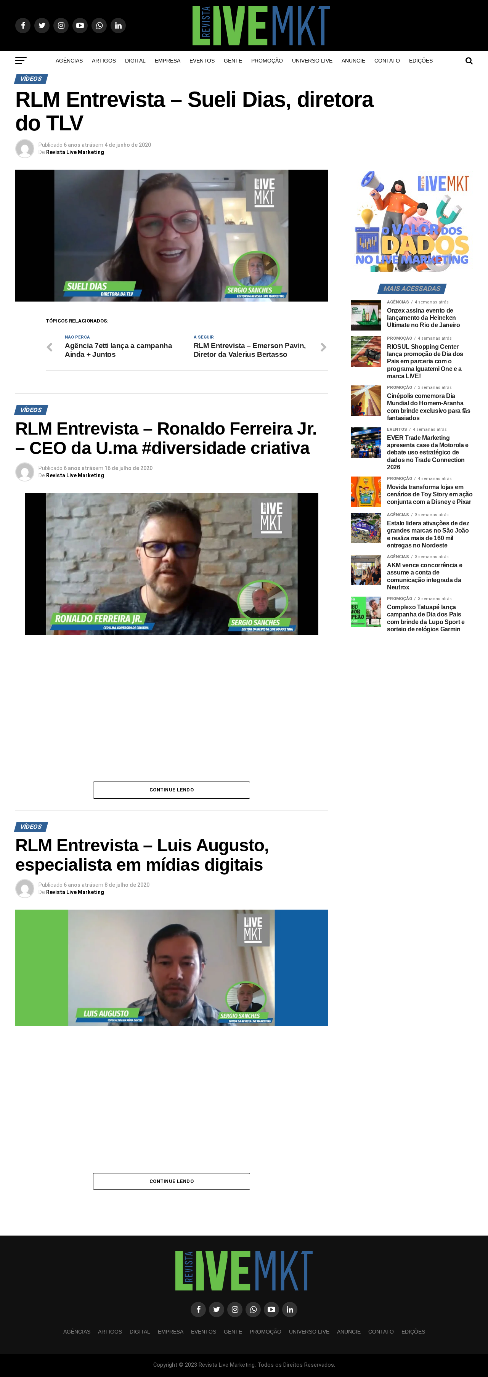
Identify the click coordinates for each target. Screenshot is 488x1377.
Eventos (202, 61)
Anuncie (353, 61)
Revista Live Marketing (75, 152)
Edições (421, 61)
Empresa (167, 61)
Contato (387, 61)
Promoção (267, 61)
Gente (233, 61)
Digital (135, 61)
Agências (69, 61)
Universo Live (312, 61)
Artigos (104, 61)
